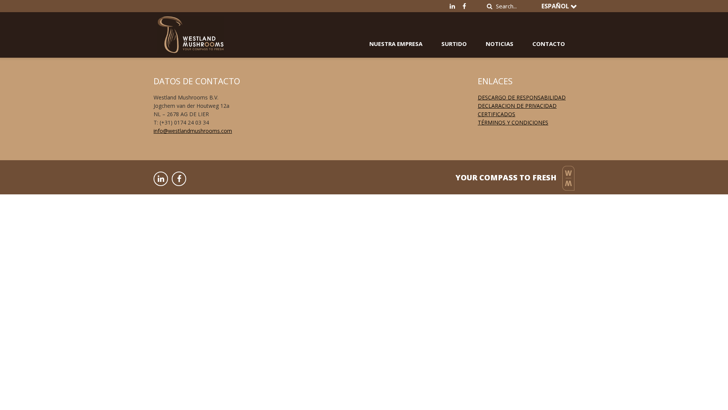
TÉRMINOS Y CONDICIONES (513, 122)
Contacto (548, 43)
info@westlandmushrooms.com (193, 130)
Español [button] (556, 6)
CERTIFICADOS (496, 114)
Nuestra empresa (395, 43)
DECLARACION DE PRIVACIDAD (517, 105)
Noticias (499, 43)
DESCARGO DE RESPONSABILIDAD (522, 97)
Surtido (454, 43)
